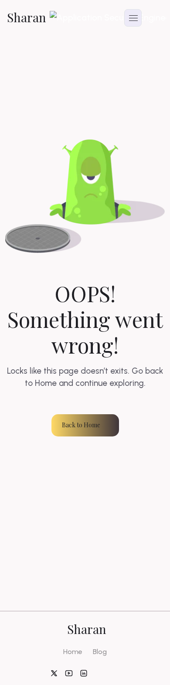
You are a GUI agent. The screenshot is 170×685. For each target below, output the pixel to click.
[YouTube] (69, 673)
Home (72, 652)
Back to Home (81, 425)
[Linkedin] (84, 673)
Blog (100, 652)
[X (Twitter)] (54, 673)
